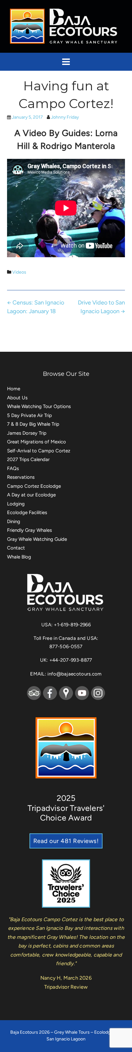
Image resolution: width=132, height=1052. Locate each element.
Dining (13, 521)
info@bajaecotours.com (74, 674)
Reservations (21, 477)
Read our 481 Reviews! (66, 841)
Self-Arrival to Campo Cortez (38, 451)
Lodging (16, 504)
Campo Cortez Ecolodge (34, 486)
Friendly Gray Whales (29, 530)
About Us (17, 398)
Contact (16, 548)
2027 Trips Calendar (28, 459)
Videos (19, 272)
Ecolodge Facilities (27, 512)
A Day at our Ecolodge (31, 495)
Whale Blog (19, 557)
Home (13, 389)
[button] (66, 62)
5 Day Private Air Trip (29, 415)
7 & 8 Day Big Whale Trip (33, 424)
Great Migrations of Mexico (36, 442)
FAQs (13, 468)
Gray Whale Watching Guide (37, 539)
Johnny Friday (65, 117)
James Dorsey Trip (26, 433)
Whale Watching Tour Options (39, 406)
